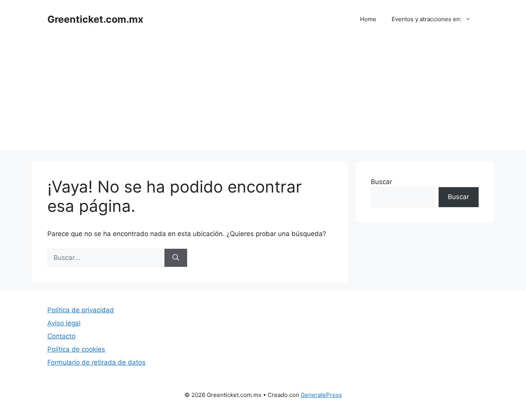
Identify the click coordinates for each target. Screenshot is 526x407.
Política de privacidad (80, 310)
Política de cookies (76, 349)
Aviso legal (63, 323)
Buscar (381, 182)
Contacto (61, 336)
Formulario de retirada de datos (96, 362)
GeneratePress (321, 395)
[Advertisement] (263, 96)
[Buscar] (175, 258)
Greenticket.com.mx (95, 19)
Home (368, 19)
